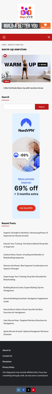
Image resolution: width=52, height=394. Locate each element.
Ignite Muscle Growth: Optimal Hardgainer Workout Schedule (26, 332)
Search (5, 97)
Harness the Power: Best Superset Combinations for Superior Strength (26, 267)
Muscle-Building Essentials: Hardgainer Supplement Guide (26, 300)
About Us (7, 350)
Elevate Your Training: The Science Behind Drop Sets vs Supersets (26, 245)
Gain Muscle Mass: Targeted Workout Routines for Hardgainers (25, 321)
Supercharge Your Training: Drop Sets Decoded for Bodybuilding (25, 278)
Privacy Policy (8, 367)
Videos (7, 81)
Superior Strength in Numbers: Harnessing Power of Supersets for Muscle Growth (26, 234)
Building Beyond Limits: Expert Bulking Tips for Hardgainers (24, 289)
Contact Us (7, 356)
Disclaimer (7, 361)
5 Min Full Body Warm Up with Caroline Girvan (23, 88)
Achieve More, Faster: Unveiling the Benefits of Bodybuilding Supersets (24, 256)
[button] (4, 37)
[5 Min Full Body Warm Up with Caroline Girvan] (26, 68)
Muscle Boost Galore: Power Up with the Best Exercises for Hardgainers (23, 311)
